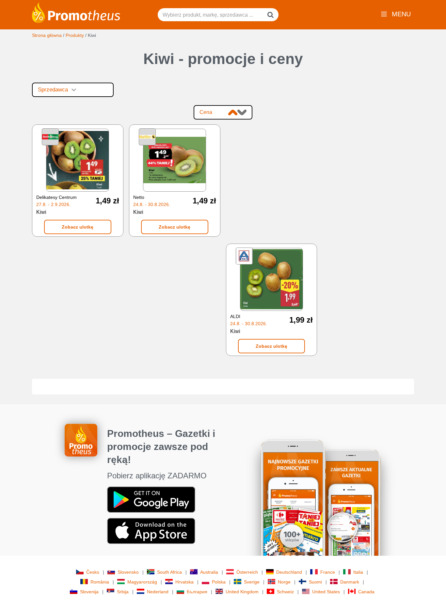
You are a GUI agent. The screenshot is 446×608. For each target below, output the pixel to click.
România (99, 581)
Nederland (157, 591)
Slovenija (89, 591)
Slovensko (128, 572)
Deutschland (289, 572)
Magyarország (142, 581)
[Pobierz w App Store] (151, 530)
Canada (366, 591)
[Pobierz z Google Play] (151, 499)
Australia (209, 572)
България (197, 591)
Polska (219, 581)
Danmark (349, 581)
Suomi (315, 581)
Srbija (123, 591)
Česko (92, 572)
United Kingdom (242, 591)
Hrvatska (184, 581)
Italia (358, 572)
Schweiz (285, 591)
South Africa (169, 572)
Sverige (252, 581)
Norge (284, 581)
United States (326, 591)
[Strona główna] (76, 12)
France (327, 572)
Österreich (247, 572)
